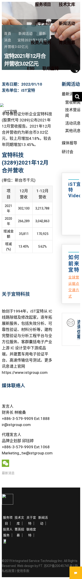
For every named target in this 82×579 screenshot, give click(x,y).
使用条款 (23, 571)
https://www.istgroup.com (25, 372)
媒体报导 (69, 143)
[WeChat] (27, 463)
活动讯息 (73, 123)
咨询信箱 (79, 330)
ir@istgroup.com (16, 424)
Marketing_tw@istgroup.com (27, 453)
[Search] (77, 96)
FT (40, 566)
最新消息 (8, 473)
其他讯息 (73, 130)
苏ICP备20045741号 (58, 566)
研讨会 (67, 152)
